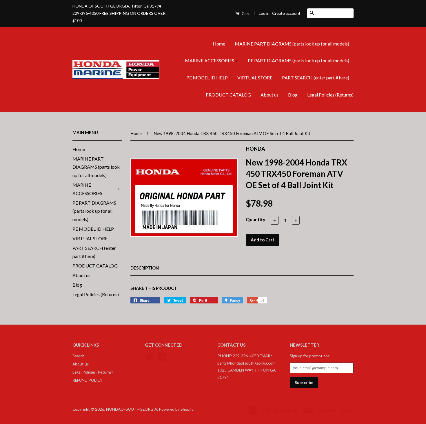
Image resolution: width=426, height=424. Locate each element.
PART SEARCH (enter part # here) (315, 77)
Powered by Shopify (176, 409)
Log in (264, 13)
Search (78, 356)
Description (144, 267)
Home (219, 43)
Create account (286, 13)
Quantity (255, 219)
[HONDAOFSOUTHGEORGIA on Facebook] (161, 356)
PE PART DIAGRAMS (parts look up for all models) (298, 60)
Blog (293, 94)
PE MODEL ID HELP (207, 77)
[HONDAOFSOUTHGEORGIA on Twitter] (149, 356)
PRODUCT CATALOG (228, 94)
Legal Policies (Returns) (330, 94)
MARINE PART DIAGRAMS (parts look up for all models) (292, 43)
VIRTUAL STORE (254, 77)
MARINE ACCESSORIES (210, 60)
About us (269, 94)
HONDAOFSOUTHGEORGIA (131, 409)
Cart (245, 13)
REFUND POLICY (87, 380)
